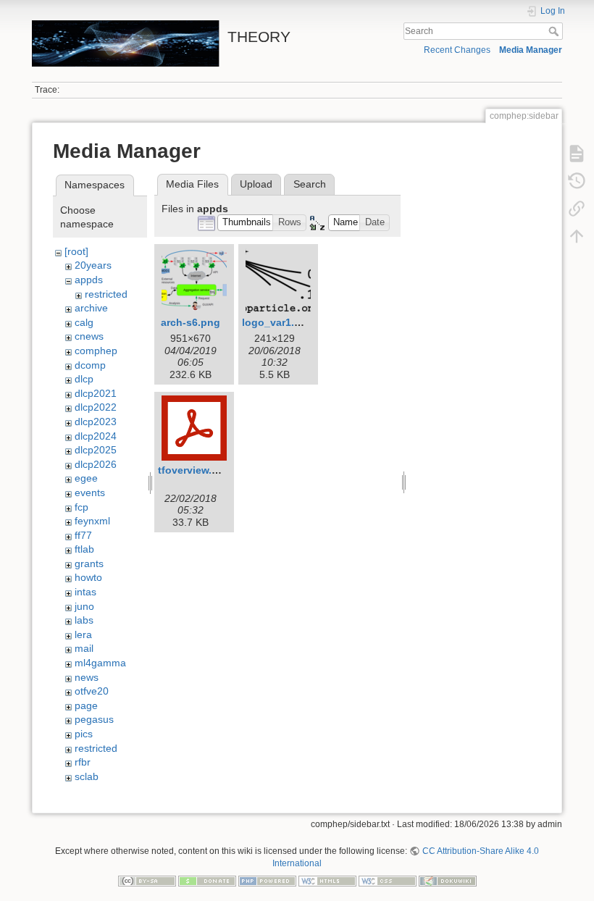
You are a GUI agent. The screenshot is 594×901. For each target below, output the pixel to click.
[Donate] (207, 880)
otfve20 (92, 691)
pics (84, 733)
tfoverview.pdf (193, 470)
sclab (87, 776)
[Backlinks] (576, 208)
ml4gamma (100, 663)
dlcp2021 (96, 393)
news (87, 677)
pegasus (94, 719)
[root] (76, 251)
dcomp (90, 365)
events (90, 492)
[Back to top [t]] (576, 236)
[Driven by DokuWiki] (448, 880)
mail (84, 648)
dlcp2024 (96, 436)
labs (84, 620)
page (86, 705)
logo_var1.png (278, 322)
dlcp (84, 379)
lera (83, 634)
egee (86, 478)
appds (89, 279)
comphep (96, 350)
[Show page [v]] (576, 153)
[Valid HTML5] (327, 880)
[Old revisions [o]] (576, 181)
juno (84, 606)
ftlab (84, 549)
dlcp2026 (96, 464)
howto (88, 577)
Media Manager (530, 50)
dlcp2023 (96, 421)
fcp (81, 507)
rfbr (83, 762)
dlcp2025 (96, 450)
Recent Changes (457, 50)
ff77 (83, 535)
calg (84, 322)
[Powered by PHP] (267, 880)
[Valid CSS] (388, 880)
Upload (256, 184)
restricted (106, 294)
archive (91, 308)
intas (85, 592)
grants (89, 563)
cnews (89, 336)
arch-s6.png (190, 322)
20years (93, 265)
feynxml (92, 521)
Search (555, 31)
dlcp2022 (96, 407)
